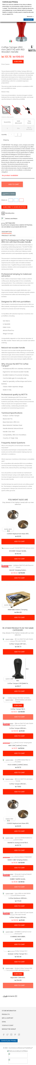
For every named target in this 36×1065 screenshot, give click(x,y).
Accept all (28, 20)
